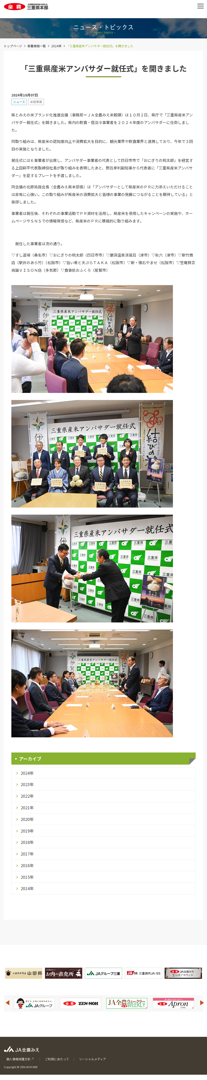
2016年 (27, 865)
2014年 (27, 888)
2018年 (27, 842)
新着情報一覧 (37, 46)
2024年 (56, 46)
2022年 (27, 796)
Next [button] (202, 1002)
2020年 (27, 819)
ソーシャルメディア (92, 1059)
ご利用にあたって (57, 1059)
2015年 (27, 877)
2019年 (27, 831)
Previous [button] (7, 1002)
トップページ (13, 46)
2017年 (27, 854)
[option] (34, 1003)
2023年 (27, 784)
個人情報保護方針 (18, 1059)
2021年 (27, 808)
